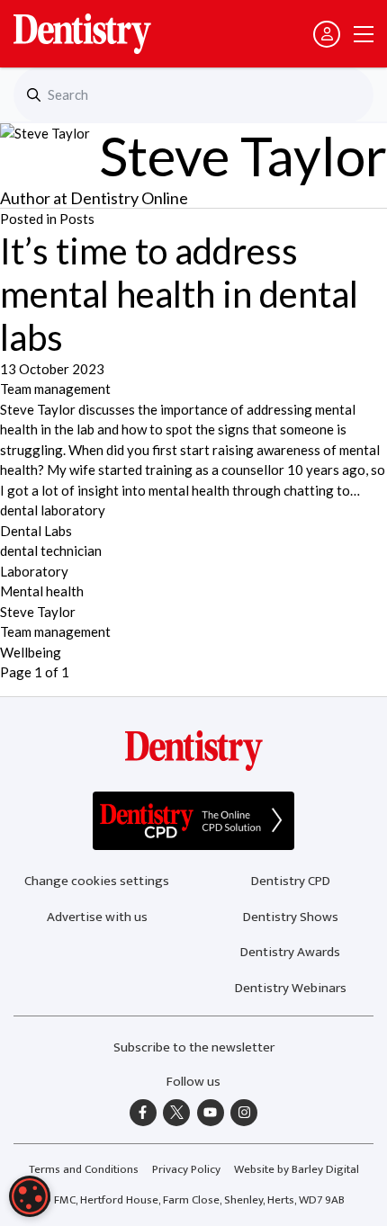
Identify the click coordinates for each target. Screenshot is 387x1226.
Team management (55, 388)
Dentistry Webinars (290, 988)
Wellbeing (30, 652)
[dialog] (29, 1196)
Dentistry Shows (290, 917)
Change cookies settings (96, 881)
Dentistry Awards (290, 952)
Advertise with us (97, 917)
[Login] (326, 34)
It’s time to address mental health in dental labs (179, 294)
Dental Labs (36, 531)
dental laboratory (52, 510)
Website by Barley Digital (296, 1169)
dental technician (51, 550)
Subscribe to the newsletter (193, 1047)
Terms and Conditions (84, 1169)
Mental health (42, 591)
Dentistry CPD (290, 881)
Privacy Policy (186, 1169)
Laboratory (34, 571)
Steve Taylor (38, 612)
